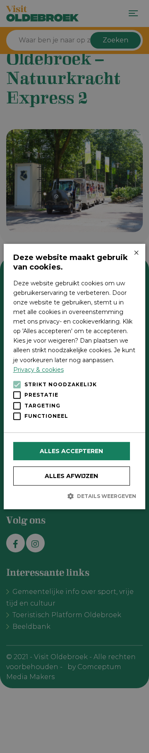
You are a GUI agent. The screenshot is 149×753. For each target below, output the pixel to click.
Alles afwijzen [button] (71, 476)
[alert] (74, 376)
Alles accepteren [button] (71, 451)
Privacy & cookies (38, 369)
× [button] (136, 253)
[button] (74, 496)
